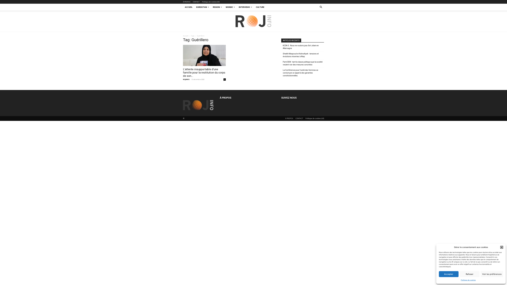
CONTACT (196, 2)
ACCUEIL (189, 7)
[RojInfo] (253, 21)
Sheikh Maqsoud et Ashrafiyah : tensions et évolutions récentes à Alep (301, 55)
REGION (216, 7)
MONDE (229, 7)
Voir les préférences (492, 274)
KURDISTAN (201, 7)
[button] (501, 247)
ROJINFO (186, 79)
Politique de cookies (468, 280)
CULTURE (260, 7)
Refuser (469, 274)
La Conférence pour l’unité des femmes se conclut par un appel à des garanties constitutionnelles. (300, 73)
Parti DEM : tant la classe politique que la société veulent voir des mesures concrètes (303, 63)
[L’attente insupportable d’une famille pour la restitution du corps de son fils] (204, 55)
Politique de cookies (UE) (211, 2)
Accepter (448, 274)
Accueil (185, 36)
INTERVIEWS (244, 7)
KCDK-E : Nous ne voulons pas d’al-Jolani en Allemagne (301, 46)
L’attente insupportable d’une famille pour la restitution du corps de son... (204, 72)
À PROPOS (186, 2)
